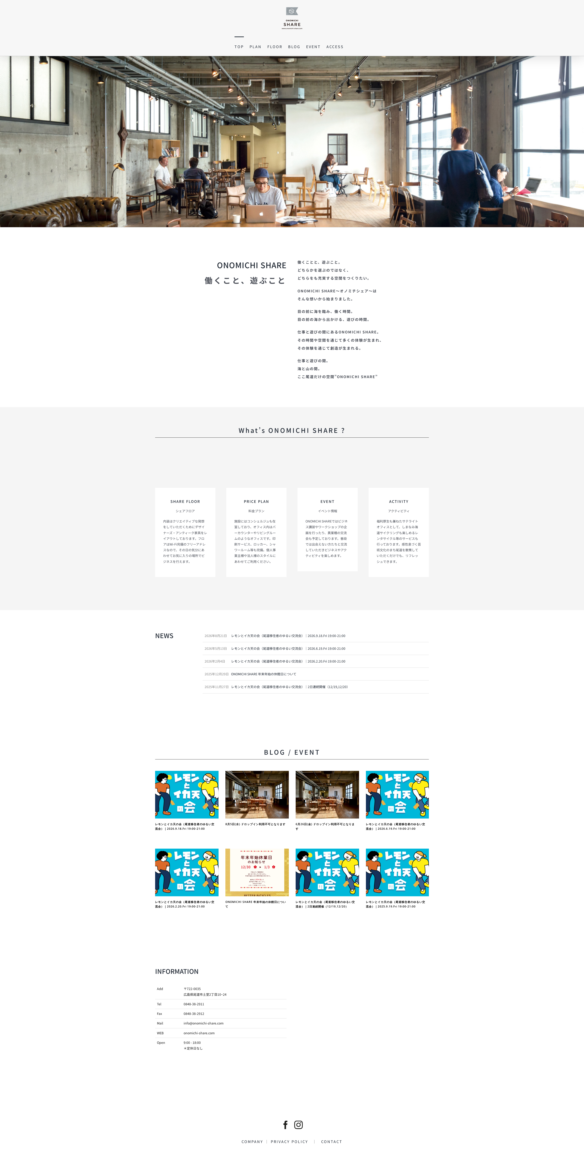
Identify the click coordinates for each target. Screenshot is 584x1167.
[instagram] (298, 1125)
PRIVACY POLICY (292, 1141)
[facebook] (285, 1125)
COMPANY (253, 1141)
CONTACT (329, 1141)
